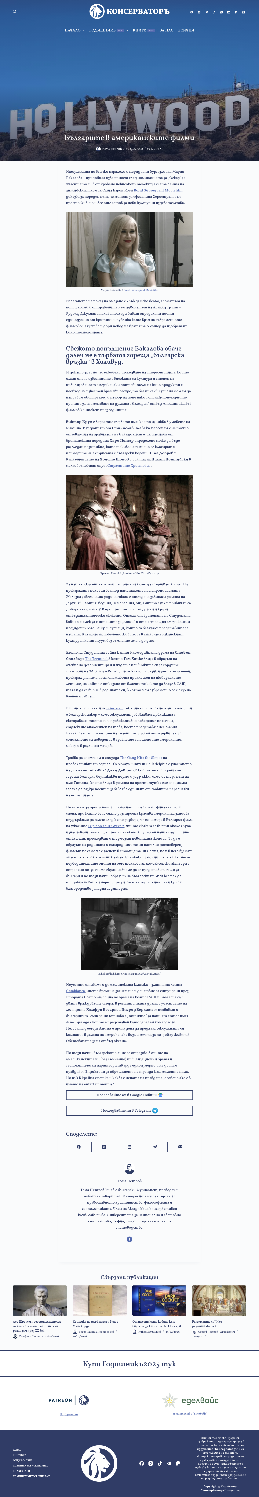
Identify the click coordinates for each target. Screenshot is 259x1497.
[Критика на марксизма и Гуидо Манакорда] (100, 1300)
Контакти (19, 1455)
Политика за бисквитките (30, 1466)
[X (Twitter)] (221, 12)
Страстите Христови (128, 465)
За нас (166, 30)
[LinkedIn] (228, 12)
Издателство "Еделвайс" (190, 1414)
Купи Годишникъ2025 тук (129, 1364)
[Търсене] (14, 11)
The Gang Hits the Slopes (141, 758)
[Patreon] (236, 12)
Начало (73, 30)
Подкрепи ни (69, 1414)
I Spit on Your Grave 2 (106, 826)
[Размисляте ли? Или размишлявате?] (219, 1300)
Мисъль (157, 149)
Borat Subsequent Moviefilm (158, 190)
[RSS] (243, 12)
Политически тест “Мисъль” (31, 1476)
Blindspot (114, 708)
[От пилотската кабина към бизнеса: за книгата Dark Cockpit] (159, 1300)
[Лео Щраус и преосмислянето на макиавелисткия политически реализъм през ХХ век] (40, 1300)
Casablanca (75, 991)
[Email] (180, 1147)
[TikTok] (214, 12)
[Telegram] (206, 12)
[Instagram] (199, 12)
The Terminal (96, 659)
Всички (186, 30)
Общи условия (22, 1460)
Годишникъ (106, 30)
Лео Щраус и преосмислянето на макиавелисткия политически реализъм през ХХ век (37, 1326)
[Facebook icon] (129, 1239)
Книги (143, 30)
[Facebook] (191, 12)
